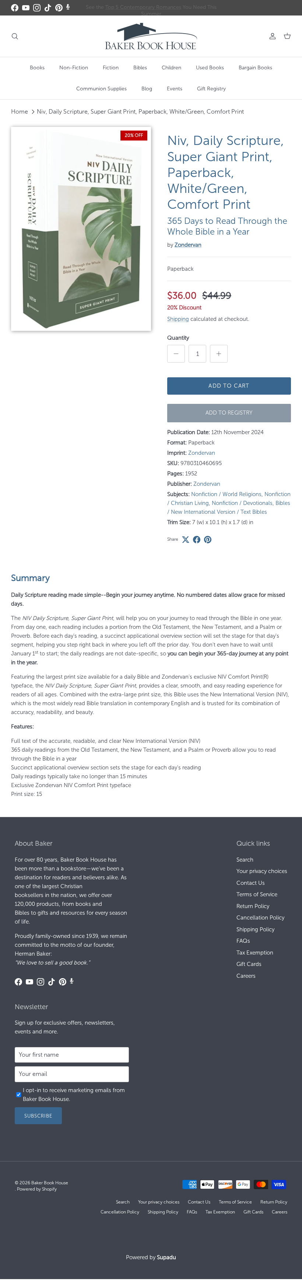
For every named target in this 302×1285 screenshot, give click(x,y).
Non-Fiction (73, 68)
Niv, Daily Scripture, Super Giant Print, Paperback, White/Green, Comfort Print (140, 111)
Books (37, 68)
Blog (146, 89)
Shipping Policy (255, 929)
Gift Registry (211, 89)
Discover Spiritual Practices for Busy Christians (151, 8)
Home (19, 111)
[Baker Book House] (151, 36)
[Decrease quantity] (176, 354)
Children (171, 68)
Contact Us (250, 883)
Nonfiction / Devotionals (242, 503)
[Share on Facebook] (196, 539)
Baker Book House (49, 1182)
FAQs (243, 941)
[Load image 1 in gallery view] (81, 229)
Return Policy (252, 906)
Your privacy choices (261, 871)
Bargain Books (255, 68)
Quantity (178, 338)
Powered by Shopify (37, 1189)
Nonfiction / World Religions (226, 494)
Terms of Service (256, 894)
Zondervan (188, 245)
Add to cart (228, 385)
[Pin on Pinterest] (207, 539)
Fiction (111, 68)
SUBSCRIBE (38, 1116)
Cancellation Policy (260, 917)
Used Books (210, 68)
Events (174, 89)
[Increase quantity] (219, 354)
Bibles (140, 68)
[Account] (271, 36)
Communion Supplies (101, 89)
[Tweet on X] (185, 539)
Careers (246, 976)
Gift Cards (248, 964)
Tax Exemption (254, 952)
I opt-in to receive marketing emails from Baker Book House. (74, 1094)
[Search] (14, 36)
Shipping (178, 319)
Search (244, 859)
